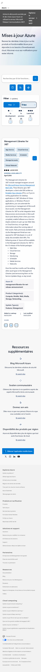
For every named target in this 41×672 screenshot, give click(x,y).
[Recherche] (35, 78)
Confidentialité (7, 655)
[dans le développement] (10, 122)
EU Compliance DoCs (25, 661)
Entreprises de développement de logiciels (15, 556)
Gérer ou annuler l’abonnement (24, 648)
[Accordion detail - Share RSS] (11, 325)
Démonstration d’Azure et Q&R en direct (14, 545)
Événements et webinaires (10, 587)
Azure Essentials (7, 490)
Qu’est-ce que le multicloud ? (11, 607)
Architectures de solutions (10, 538)
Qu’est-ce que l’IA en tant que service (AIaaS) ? (16, 618)
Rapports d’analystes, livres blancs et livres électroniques (19, 590)
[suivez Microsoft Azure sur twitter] (5, 456)
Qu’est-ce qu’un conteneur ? (10, 625)
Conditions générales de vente (11, 658)
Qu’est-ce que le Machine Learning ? (13, 611)
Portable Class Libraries (13, 193)
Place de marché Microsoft (10, 559)
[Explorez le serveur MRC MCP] (28, 87)
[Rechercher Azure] (2, 3)
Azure (4, 8)
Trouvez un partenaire (9, 562)
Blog (4, 576)
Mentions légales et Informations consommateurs (17, 651)
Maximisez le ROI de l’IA (9, 521)
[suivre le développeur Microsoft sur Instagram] (10, 456)
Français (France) (10, 636)
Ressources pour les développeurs (12, 580)
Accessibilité (6, 665)
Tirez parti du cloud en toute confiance (14, 487)
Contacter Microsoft (8, 648)
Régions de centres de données (11, 483)
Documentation (7, 573)
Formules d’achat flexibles (10, 514)
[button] (13, 87)
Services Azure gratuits (9, 511)
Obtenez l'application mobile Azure (19, 451)
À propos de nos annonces (10, 661)
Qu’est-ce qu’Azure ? (8, 473)
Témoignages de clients (9, 494)
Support (5, 542)
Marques (23, 658)
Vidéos (4, 594)
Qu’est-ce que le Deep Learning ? (12, 614)
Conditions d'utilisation (19, 655)
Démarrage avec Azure (9, 476)
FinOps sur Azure (7, 518)
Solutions (5, 531)
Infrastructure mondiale (9, 480)
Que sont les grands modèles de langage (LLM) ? (16, 621)
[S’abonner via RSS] (20, 87)
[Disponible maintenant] (30, 119)
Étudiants (5, 583)
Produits (5, 504)
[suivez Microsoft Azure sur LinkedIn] (14, 456)
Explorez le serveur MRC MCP (32, 18)
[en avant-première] (21, 122)
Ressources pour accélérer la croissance (14, 535)
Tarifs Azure (6, 507)
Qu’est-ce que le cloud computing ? (13, 604)
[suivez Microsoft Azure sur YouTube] (18, 456)
